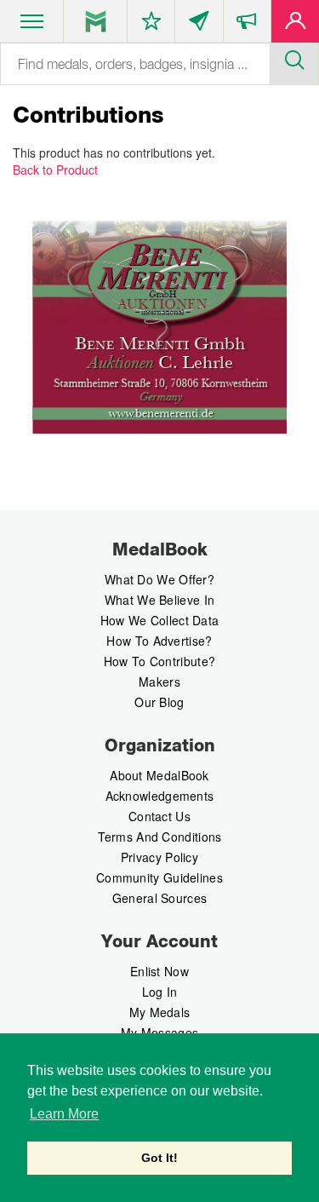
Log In (160, 991)
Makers (159, 681)
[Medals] (95, 21)
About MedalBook (159, 775)
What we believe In (159, 599)
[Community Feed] (198, 25)
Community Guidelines (159, 877)
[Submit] (294, 58)
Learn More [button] (64, 1114)
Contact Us (159, 816)
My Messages (159, 1032)
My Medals (160, 1012)
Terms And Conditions (160, 836)
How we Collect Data (159, 620)
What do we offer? (159, 579)
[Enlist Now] (295, 25)
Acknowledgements (159, 795)
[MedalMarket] (247, 25)
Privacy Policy (159, 857)
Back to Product (55, 169)
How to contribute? (159, 661)
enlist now (159, 971)
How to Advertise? (159, 640)
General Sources (160, 897)
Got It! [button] (159, 1158)
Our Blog (159, 701)
